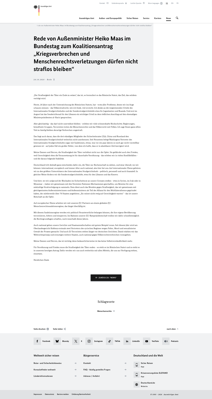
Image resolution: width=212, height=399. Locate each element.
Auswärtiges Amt (86, 18)
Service (146, 18)
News (168, 19)
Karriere (157, 18)
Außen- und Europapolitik (110, 18)
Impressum (38, 394)
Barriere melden (63, 394)
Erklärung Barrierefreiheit (81, 394)
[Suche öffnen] (177, 18)
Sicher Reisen (132, 18)
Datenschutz (49, 394)
